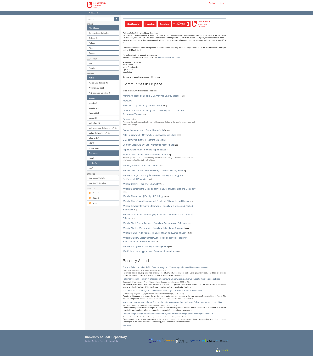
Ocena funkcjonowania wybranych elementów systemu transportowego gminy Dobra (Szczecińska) (168, 313)
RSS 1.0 (96, 192)
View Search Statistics (97, 183)
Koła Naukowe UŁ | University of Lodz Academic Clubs (149, 134)
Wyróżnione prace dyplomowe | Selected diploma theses (150, 251)
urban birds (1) (94, 138)
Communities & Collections (99, 33)
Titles (91, 48)
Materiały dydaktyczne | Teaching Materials (144, 139)
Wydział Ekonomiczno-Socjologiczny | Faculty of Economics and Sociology (159, 188)
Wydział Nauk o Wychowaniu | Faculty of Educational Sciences (153, 227)
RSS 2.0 (96, 198)
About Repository (133, 24)
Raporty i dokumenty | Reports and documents (145, 154)
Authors (92, 43)
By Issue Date (94, 38)
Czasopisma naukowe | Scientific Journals (143, 129)
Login (91, 63)
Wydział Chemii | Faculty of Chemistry (141, 183)
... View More (94, 148)
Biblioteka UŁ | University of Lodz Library (142, 105)
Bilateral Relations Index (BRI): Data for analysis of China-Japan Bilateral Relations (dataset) (165, 267)
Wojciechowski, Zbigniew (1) (100, 93)
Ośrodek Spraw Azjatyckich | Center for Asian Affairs (148, 144)
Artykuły (127, 100)
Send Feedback (101, 341)
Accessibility (113, 341)
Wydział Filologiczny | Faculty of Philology (143, 196)
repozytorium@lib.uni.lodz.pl (169, 57)
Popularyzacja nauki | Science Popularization (145, 149)
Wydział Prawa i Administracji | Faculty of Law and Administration (154, 232)
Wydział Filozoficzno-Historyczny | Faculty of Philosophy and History (156, 200)
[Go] (116, 19)
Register (92, 68)
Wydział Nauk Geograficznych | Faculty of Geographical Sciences (155, 223)
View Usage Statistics (97, 178)
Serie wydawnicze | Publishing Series (141, 165)
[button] (212, 3)
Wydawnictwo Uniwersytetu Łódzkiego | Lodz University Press (153, 170)
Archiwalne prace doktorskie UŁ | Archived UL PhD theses (151, 95)
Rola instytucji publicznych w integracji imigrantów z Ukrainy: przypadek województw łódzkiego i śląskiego (171, 278)
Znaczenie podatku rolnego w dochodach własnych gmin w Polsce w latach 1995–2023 (162, 290)
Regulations (164, 24)
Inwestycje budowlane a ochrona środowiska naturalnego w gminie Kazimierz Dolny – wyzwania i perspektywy (173, 301)
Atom (95, 203)
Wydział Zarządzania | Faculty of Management (145, 246)
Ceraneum (128, 118)
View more (127, 325)
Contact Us (89, 341)
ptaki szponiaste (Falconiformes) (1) (103, 128)
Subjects (92, 53)
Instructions (150, 24)
